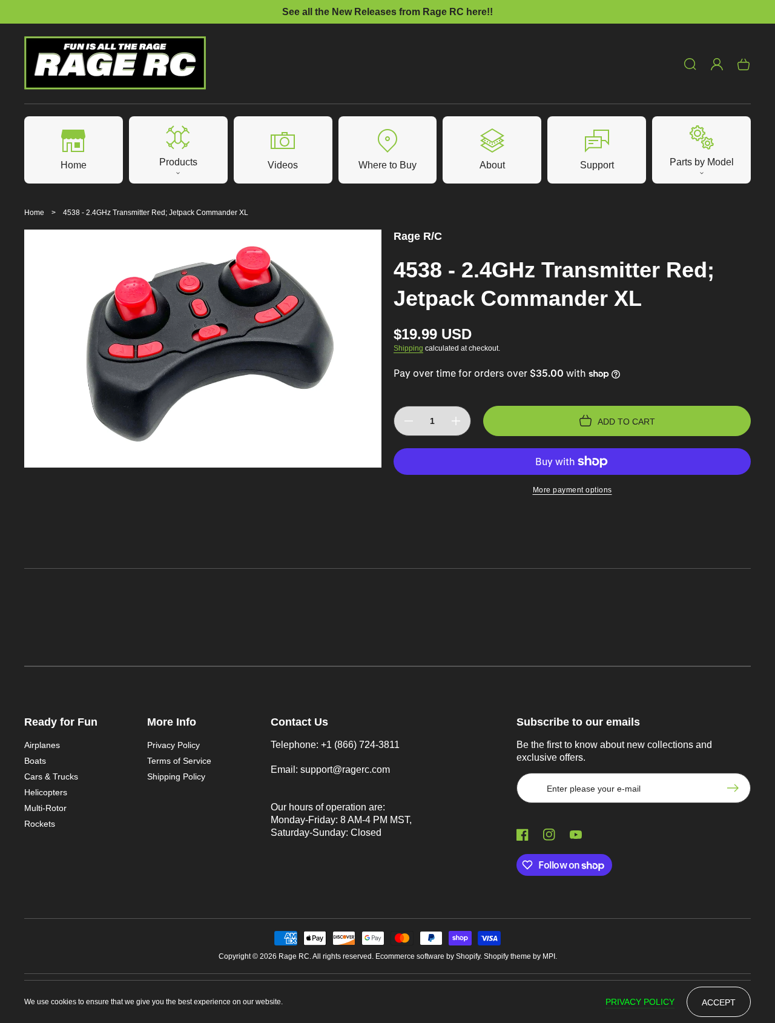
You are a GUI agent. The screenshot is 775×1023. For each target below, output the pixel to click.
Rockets (39, 824)
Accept (719, 1002)
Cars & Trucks (51, 776)
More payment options (572, 490)
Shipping (408, 348)
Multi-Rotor (45, 808)
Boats (35, 761)
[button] (690, 64)
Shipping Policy (176, 776)
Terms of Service (179, 761)
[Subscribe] (736, 788)
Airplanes (42, 745)
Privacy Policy (173, 745)
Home (34, 212)
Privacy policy (639, 1002)
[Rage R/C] (115, 63)
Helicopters (45, 792)
